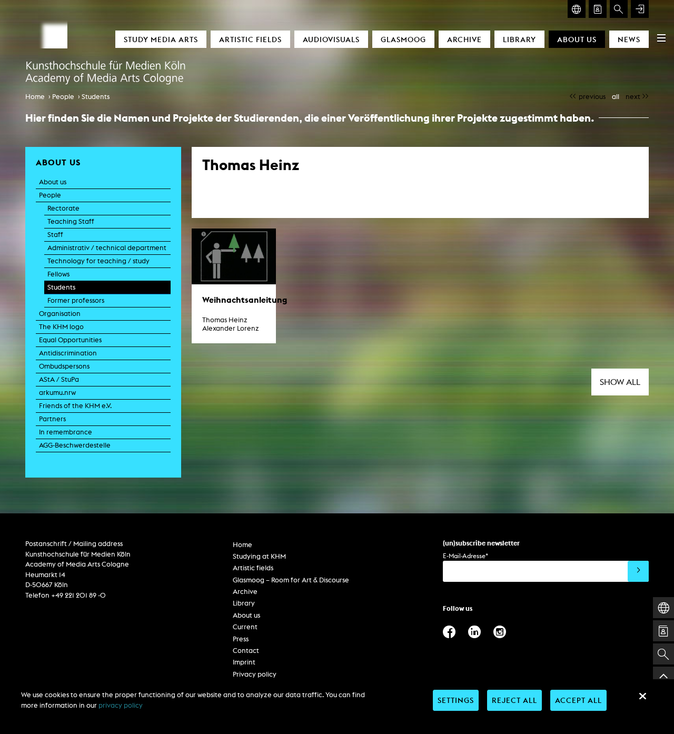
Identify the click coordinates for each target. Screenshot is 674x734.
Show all (620, 382)
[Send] (638, 571)
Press (241, 639)
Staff (55, 235)
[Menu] (661, 38)
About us (577, 39)
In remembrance (65, 432)
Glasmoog (403, 39)
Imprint (244, 662)
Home (35, 97)
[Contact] (598, 9)
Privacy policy (254, 674)
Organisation (60, 314)
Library (519, 39)
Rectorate (63, 208)
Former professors (75, 300)
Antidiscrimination (68, 353)
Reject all (514, 700)
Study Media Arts (161, 39)
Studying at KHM (259, 556)
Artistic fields (250, 39)
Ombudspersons (64, 366)
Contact (246, 650)
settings (456, 700)
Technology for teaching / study (98, 261)
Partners (52, 419)
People (63, 97)
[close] (642, 696)
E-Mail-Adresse (465, 556)
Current (245, 627)
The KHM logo (61, 327)
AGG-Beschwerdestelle (75, 445)
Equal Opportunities (70, 340)
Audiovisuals (331, 39)
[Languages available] (577, 9)
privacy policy (120, 705)
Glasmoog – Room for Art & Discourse (291, 580)
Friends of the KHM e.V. (75, 406)
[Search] (619, 9)
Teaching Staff (70, 221)
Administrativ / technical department (106, 248)
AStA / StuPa (59, 379)
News (629, 39)
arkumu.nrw (57, 392)
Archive (464, 39)
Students (96, 97)
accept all (578, 700)
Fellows (58, 274)
